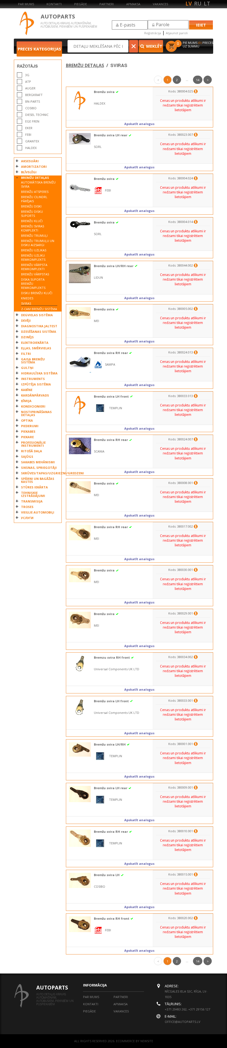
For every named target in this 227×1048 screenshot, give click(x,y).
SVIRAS (26, 303)
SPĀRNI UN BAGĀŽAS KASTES (37, 480)
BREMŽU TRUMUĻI (34, 235)
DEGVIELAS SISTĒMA (37, 315)
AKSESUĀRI (30, 161)
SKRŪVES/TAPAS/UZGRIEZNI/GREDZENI (40, 473)
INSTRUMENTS (33, 379)
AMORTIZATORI (34, 166)
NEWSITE (146, 1041)
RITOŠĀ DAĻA (31, 451)
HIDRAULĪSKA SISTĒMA (39, 373)
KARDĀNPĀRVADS (35, 395)
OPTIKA (27, 420)
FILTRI (26, 354)
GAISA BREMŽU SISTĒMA (33, 360)
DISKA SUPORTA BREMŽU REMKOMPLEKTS (33, 283)
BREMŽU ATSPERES (34, 192)
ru (198, 3)
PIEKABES (28, 431)
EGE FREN (32, 121)
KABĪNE (26, 390)
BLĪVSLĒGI (29, 172)
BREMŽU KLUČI (32, 221)
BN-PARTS (32, 101)
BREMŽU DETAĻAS (35, 177)
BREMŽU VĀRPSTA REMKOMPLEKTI (34, 267)
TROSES (27, 507)
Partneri (106, 4)
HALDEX (31, 148)
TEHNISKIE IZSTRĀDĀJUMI (33, 494)
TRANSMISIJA (32, 501)
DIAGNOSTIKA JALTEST (39, 326)
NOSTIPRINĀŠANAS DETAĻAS (36, 413)
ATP (28, 81)
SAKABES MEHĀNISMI (38, 462)
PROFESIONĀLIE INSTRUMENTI (33, 444)
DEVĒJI (26, 320)
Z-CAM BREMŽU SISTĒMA (39, 309)
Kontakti (54, 4)
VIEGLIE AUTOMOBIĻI (37, 512)
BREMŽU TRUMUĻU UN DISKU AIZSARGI (37, 243)
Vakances (160, 4)
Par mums (26, 4)
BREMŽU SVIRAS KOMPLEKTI (32, 228)
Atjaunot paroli (177, 33)
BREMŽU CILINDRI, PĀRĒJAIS (34, 199)
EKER (28, 128)
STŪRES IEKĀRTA (34, 487)
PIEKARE (27, 437)
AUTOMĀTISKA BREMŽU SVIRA (38, 184)
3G (27, 75)
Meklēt (153, 46)
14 (197, 80)
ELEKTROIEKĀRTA (34, 343)
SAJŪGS (27, 456)
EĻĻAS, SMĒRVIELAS (36, 348)
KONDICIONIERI (33, 406)
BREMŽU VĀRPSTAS (35, 274)
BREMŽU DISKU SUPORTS (32, 213)
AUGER (30, 88)
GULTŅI (27, 368)
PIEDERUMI (29, 426)
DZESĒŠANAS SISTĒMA (38, 331)
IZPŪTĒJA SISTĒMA (36, 384)
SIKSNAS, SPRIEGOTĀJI (39, 468)
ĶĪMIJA (26, 401)
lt (207, 3)
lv (188, 3)
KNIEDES (27, 298)
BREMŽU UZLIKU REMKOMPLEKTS (33, 257)
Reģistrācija (152, 33)
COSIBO (31, 108)
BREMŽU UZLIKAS (33, 250)
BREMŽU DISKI (31, 206)
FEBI (28, 134)
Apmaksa (133, 4)
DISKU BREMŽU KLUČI (36, 293)
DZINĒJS (27, 337)
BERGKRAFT (34, 95)
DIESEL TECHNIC (36, 115)
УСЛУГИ (27, 518)
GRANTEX (32, 141)
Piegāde (80, 4)
